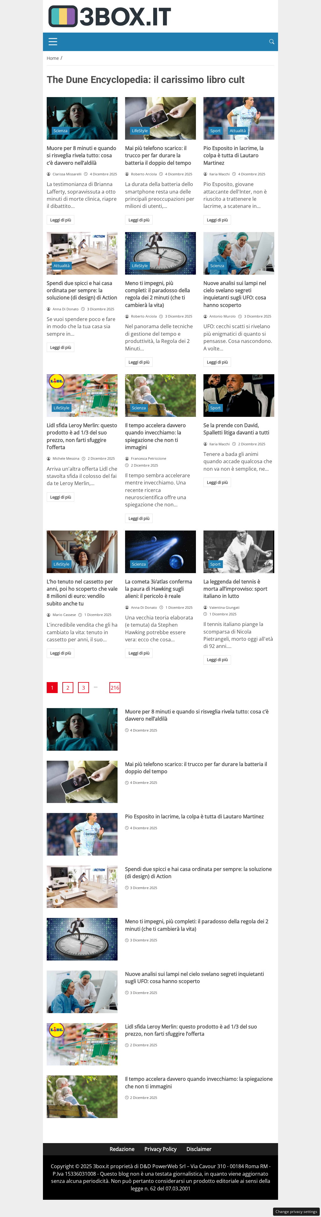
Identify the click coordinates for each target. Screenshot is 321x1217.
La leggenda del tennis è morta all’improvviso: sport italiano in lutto (235, 589)
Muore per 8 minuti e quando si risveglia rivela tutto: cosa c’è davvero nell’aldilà (81, 155)
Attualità (238, 130)
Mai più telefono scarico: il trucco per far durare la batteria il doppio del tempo (158, 155)
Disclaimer (199, 1149)
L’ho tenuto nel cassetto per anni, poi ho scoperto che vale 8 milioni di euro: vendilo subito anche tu (82, 592)
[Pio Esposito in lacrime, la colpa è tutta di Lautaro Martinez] (238, 118)
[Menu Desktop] (53, 42)
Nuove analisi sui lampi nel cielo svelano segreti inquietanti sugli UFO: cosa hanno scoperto (234, 294)
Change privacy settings (296, 1211)
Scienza (60, 130)
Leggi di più (60, 220)
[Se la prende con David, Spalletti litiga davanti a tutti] (238, 395)
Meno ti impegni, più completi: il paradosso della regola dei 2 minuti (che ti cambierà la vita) (157, 294)
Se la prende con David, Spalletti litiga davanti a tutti (236, 429)
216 (115, 687)
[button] (271, 41)
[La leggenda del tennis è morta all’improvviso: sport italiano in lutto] (238, 552)
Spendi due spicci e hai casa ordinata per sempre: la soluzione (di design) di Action (82, 290)
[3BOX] (109, 15)
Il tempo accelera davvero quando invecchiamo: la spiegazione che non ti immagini (155, 436)
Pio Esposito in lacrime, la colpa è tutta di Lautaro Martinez (233, 155)
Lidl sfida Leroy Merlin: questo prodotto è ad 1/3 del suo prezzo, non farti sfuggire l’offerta (82, 436)
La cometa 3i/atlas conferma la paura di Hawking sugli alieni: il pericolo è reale (158, 589)
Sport (215, 130)
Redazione (122, 1149)
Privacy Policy (160, 1149)
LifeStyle (140, 130)
